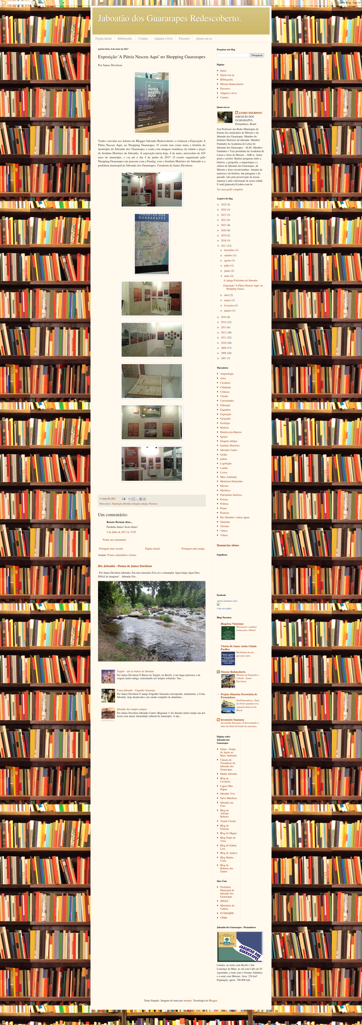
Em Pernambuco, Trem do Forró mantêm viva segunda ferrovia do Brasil (247, 705)
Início (223, 70)
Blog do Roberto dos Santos (226, 868)
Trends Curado (228, 821)
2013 (224, 327)
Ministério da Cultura (227, 907)
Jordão (223, 454)
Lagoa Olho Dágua (226, 787)
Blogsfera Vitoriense (232, 624)
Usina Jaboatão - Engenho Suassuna (136, 690)
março (228, 300)
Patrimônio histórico (231, 495)
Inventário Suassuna (232, 720)
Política (224, 503)
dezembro (229, 250)
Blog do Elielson (224, 827)
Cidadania (225, 387)
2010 (224, 342)
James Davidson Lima (227, 601)
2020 (224, 230)
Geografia (225, 418)
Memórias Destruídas (231, 481)
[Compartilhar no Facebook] (141, 499)
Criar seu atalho (224, 608)
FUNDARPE (227, 913)
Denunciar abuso (228, 545)
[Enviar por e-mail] (130, 499)
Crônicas (224, 391)
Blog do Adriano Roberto (224, 813)
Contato (143, 38)
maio (227, 276)
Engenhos (225, 409)
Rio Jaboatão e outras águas (234, 517)
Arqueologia (226, 373)
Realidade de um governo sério (245, 654)
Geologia (225, 423)
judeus (223, 459)
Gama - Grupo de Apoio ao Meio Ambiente (228, 752)
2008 (224, 353)
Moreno (224, 486)
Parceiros (184, 38)
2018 (224, 240)
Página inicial (103, 38)
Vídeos (224, 535)
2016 (224, 317)
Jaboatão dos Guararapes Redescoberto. (169, 18)
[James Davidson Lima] (218, 604)
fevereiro (229, 305)
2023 (224, 215)
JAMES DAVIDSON (250, 113)
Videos (224, 530)
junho (227, 271)
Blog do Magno (228, 833)
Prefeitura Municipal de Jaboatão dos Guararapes (227, 891)
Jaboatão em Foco (226, 804)
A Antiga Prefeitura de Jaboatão (240, 280)
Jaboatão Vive (227, 793)
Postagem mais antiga (193, 548)
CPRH (223, 917)
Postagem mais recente (111, 548)
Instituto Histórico (230, 445)
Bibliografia (125, 38)
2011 (224, 337)
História (127, 503)
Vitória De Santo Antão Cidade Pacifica (239, 647)
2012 (224, 332)
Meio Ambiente (228, 477)
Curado (224, 396)
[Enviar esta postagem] (123, 498)
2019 (224, 235)
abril (227, 295)
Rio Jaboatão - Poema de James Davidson (125, 566)
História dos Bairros (231, 432)
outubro (228, 255)
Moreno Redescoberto (231, 84)
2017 (224, 245)
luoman (188, 1000)
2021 (224, 225)
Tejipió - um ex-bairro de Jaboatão (135, 671)
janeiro (228, 310)
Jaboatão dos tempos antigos (132, 709)
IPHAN (224, 901)
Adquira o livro (163, 38)
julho (227, 265)
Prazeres (153, 503)
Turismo (224, 526)
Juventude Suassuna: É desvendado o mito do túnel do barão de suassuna (240, 724)
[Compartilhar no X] (137, 499)
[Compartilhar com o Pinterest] (144, 499)
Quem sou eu (204, 38)
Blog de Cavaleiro (225, 779)
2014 (224, 322)
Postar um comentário (114, 539)
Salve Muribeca (228, 798)
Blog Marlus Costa (226, 859)
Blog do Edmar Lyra (228, 847)
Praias (223, 508)
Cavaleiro (225, 382)
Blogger (213, 1000)
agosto (228, 260)
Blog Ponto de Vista (227, 839)
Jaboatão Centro (228, 450)
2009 (224, 348)
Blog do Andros (228, 853)
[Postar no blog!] (134, 499)
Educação (225, 405)
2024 (224, 209)
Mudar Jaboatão (228, 773)
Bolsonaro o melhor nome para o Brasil (246, 628)
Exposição (117, 503)
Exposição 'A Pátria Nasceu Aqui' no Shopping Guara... (243, 287)
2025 (224, 204)
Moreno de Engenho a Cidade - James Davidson (247, 678)
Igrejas (223, 436)
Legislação (226, 463)
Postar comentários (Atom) (121, 555)
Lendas (224, 468)
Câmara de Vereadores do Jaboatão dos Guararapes (227, 764)
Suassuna (225, 522)
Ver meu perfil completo (230, 189)
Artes (223, 378)
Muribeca (225, 490)
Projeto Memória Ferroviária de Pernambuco (239, 695)
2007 (224, 358)
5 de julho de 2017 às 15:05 (121, 532)
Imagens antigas (140, 503)
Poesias (224, 499)
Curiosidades (227, 400)
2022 (224, 220)
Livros (223, 472)
